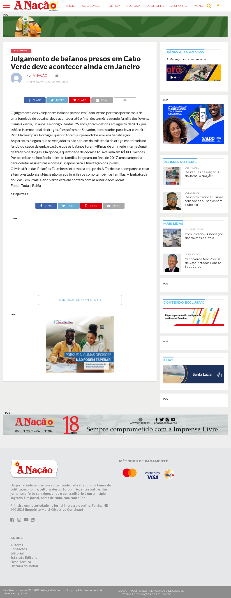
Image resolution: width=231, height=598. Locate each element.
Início (71, 5)
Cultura (133, 5)
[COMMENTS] (125, 99)
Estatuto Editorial (24, 557)
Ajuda (122, 590)
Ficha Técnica (20, 562)
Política (113, 5)
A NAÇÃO (40, 75)
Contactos (18, 549)
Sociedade (91, 5)
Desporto (178, 5)
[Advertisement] (80, 254)
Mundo (200, 5)
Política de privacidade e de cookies (157, 590)
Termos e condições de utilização (146, 594)
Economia (155, 5)
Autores (16, 545)
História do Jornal (24, 566)
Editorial (17, 553)
